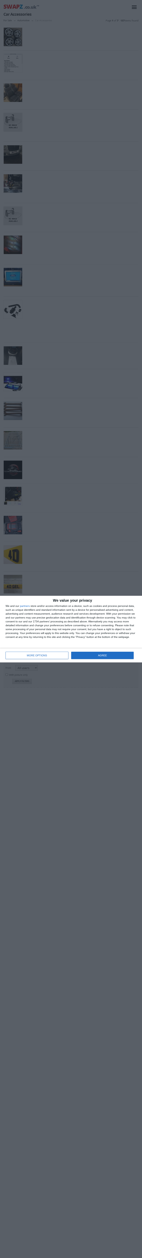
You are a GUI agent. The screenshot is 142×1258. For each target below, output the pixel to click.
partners (25, 606)
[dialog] (71, 629)
